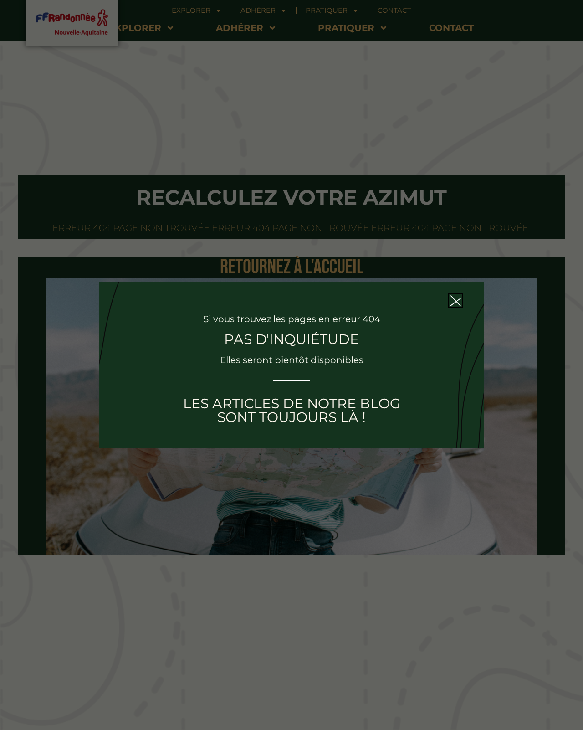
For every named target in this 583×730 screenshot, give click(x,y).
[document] (291, 365)
